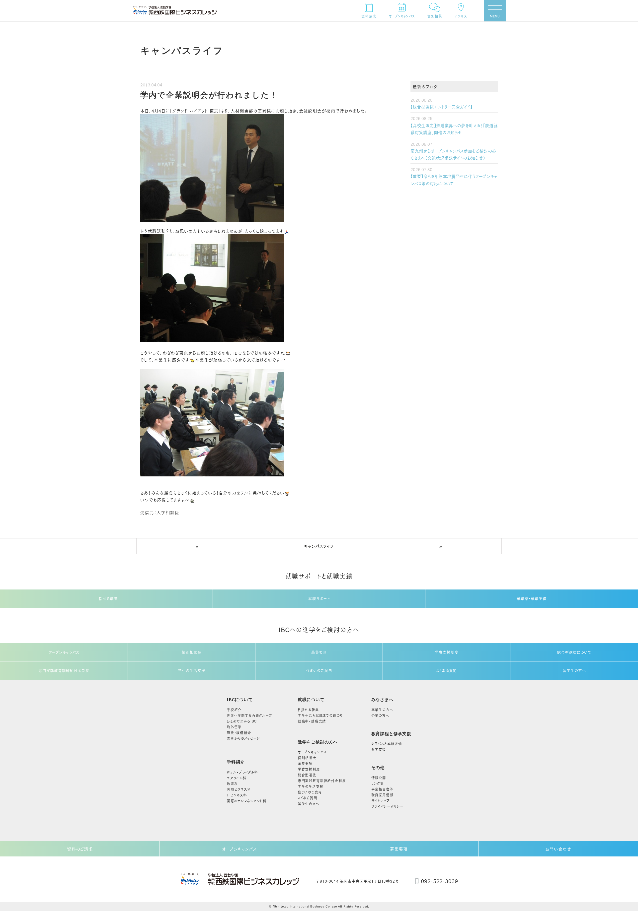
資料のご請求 (80, 849)
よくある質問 (446, 670)
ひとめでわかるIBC (242, 720)
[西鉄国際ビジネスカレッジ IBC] (175, 10)
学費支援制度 (447, 652)
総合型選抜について (574, 652)
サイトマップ (380, 800)
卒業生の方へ (382, 709)
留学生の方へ (574, 670)
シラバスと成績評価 (386, 743)
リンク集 (377, 783)
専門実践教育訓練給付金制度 (64, 670)
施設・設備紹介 (239, 732)
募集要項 (319, 652)
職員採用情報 (382, 794)
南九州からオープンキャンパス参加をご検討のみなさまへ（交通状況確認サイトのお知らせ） (453, 154)
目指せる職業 (106, 598)
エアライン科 (236, 777)
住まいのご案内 (319, 670)
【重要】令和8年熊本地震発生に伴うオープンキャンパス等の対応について (453, 179)
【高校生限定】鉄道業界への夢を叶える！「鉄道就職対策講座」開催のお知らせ (454, 128)
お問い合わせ (558, 849)
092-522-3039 (439, 881)
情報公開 (378, 777)
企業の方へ (380, 715)
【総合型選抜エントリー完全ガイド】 (441, 106)
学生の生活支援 (191, 670)
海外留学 (234, 726)
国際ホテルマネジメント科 (246, 800)
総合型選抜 (307, 774)
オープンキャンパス (64, 652)
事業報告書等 (382, 788)
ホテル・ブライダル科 (242, 772)
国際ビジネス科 (239, 789)
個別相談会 (191, 652)
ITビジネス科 (237, 794)
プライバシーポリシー (387, 806)
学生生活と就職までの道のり (320, 715)
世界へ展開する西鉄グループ (249, 715)
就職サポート (319, 598)
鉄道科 (232, 783)
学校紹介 (234, 709)
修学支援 (378, 749)
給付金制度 (322, 780)
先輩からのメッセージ (243, 738)
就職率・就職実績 (532, 598)
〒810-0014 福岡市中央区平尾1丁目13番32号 (357, 881)
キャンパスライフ (319, 546)
